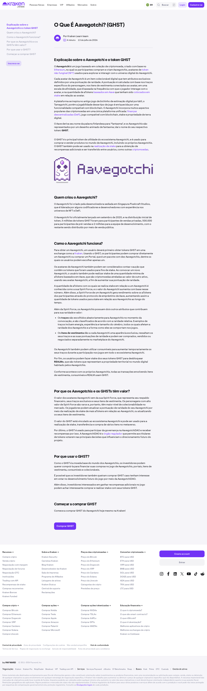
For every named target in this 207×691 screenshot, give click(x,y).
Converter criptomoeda (132, 552)
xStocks (107, 669)
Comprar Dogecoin (11, 618)
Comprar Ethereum (11, 614)
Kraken (78, 253)
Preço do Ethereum (90, 560)
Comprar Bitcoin (10, 610)
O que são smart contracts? (133, 614)
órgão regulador (113, 433)
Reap (129, 669)
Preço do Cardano (89, 572)
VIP (56, 669)
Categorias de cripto (91, 584)
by (9, 662)
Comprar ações (50, 605)
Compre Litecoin (10, 634)
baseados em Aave (103, 92)
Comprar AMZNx (89, 626)
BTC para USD (127, 557)
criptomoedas (140, 149)
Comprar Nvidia (49, 610)
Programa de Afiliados (52, 576)
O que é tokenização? (130, 622)
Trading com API (10, 580)
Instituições (8, 576)
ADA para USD (127, 580)
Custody (165, 669)
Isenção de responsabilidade (64, 649)
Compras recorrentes (12, 588)
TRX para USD (127, 584)
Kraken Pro (27, 669)
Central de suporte (51, 588)
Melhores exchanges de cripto (135, 630)
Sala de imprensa (50, 572)
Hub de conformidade (99, 645)
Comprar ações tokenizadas (96, 605)
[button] (37, 4)
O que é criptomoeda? (131, 610)
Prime (151, 669)
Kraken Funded (9, 596)
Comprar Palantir (50, 626)
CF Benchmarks (119, 669)
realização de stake (105, 146)
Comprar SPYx (88, 622)
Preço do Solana (89, 576)
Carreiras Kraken (50, 560)
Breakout (49, 669)
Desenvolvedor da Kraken (54, 568)
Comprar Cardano (11, 626)
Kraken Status (49, 584)
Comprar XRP (9, 622)
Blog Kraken (47, 564)
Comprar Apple (49, 618)
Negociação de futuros (13, 568)
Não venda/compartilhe (77, 645)
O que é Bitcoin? (128, 618)
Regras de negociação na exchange (35, 649)
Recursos (7, 552)
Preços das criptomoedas (94, 552)
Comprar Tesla (49, 614)
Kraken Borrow (9, 592)
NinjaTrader (39, 669)
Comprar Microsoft (51, 630)
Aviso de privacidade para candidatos (94, 649)
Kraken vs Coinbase (129, 634)
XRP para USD (127, 564)
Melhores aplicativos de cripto (135, 626)
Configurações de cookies (54, 645)
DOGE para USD (128, 576)
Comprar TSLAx (88, 614)
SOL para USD (127, 572)
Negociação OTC (10, 572)
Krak (145, 669)
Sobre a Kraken (50, 552)
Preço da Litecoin (89, 580)
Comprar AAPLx (88, 618)
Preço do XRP (87, 568)
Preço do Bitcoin (89, 557)
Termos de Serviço (10, 649)
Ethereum (59, 69)
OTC (158, 669)
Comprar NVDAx (89, 610)
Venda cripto (8, 560)
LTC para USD (127, 588)
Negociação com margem (15, 564)
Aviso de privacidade (32, 645)
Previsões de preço (90, 588)
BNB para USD (127, 568)
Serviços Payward (94, 669)
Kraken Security (49, 557)
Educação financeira (131, 605)
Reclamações (48, 592)
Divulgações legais (84, 685)
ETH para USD (127, 560)
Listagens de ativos (51, 580)
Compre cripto (9, 557)
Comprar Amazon (50, 622)
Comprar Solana (10, 630)
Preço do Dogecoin (90, 564)
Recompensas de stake (13, 584)
